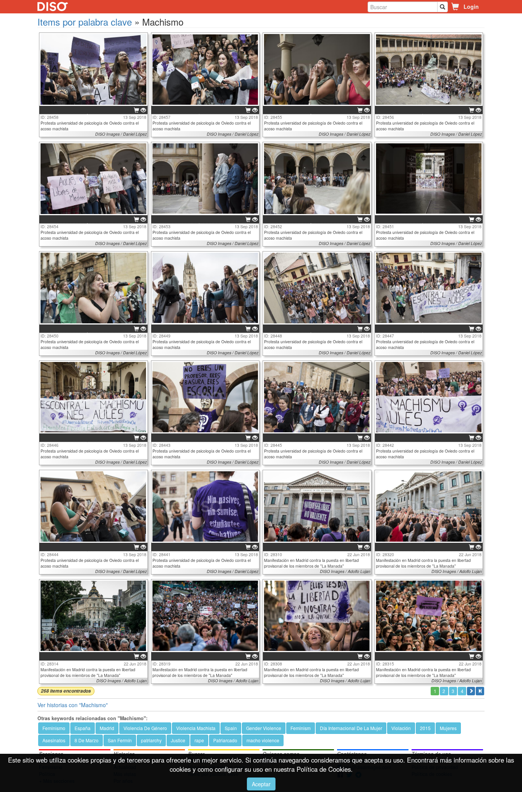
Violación (401, 728)
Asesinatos (53, 740)
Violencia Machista (196, 728)
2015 (425, 728)
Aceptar (261, 784)
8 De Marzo (87, 740)
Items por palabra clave (84, 21)
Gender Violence (263, 728)
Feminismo (53, 728)
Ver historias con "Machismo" (72, 705)
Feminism (300, 728)
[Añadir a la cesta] (136, 110)
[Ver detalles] (143, 110)
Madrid (107, 728)
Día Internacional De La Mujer (351, 728)
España (83, 728)
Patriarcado (225, 740)
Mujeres (448, 728)
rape (199, 740)
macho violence (262, 740)
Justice (178, 740)
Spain (231, 728)
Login (471, 6)
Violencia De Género (145, 728)
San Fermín (120, 740)
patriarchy (151, 740)
